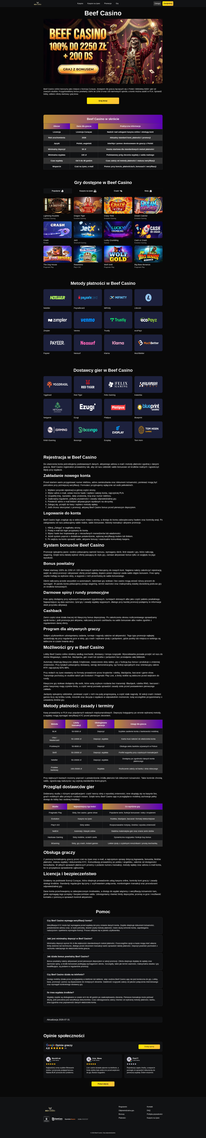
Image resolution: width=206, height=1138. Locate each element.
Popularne (56, 191)
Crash (116, 191)
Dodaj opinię (149, 1047)
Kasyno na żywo (86, 191)
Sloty (147, 191)
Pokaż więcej (103, 1084)
